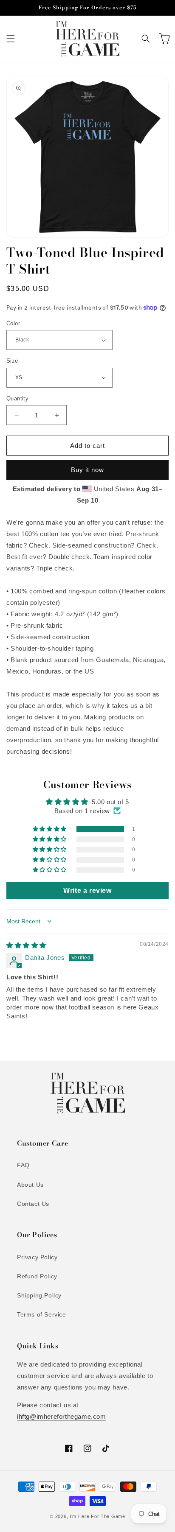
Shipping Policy (39, 1295)
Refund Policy (37, 1276)
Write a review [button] (87, 890)
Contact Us (33, 1203)
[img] (26, 945)
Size (12, 361)
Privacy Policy (37, 1257)
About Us (30, 1184)
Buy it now (87, 469)
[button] (10, 38)
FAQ (23, 1165)
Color (13, 323)
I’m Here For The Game (97, 1516)
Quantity (17, 398)
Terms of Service (41, 1314)
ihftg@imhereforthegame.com (61, 1416)
